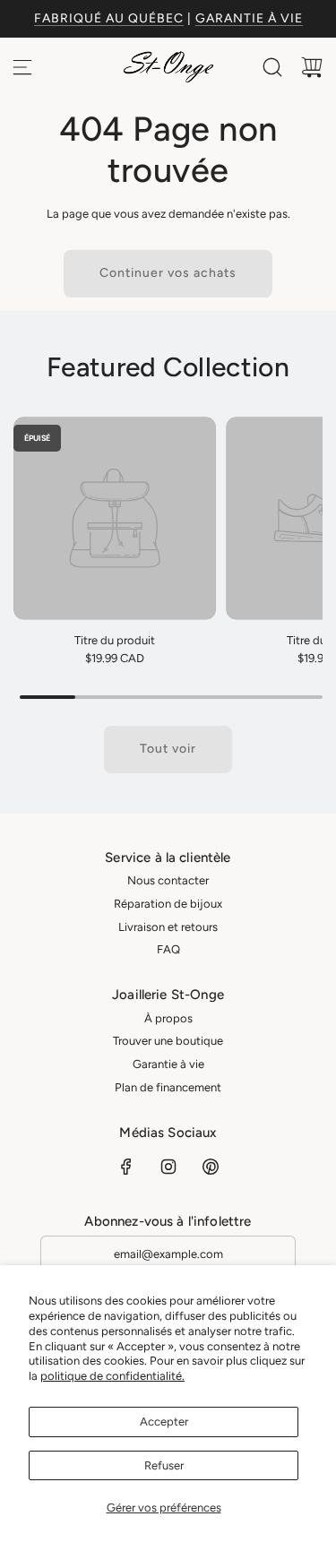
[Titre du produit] (114, 518)
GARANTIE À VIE (249, 18)
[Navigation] (22, 67)
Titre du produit (114, 640)
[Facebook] (126, 1166)
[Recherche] (272, 67)
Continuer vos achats (168, 272)
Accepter (164, 1421)
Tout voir (168, 748)
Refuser (164, 1465)
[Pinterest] (210, 1166)
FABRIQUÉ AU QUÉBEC (109, 18)
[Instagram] (168, 1166)
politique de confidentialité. (112, 1376)
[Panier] (312, 67)
